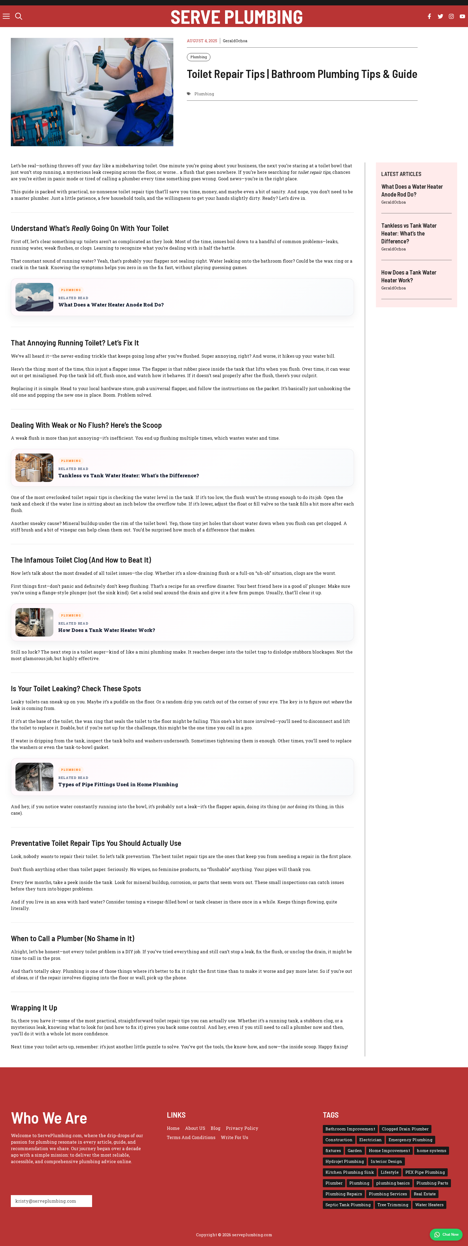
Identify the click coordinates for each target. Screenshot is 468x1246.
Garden (355, 1150)
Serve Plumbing (237, 16)
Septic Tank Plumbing (348, 1204)
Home (173, 1128)
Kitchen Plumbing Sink (350, 1172)
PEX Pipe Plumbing (425, 1172)
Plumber (334, 1183)
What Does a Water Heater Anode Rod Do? (111, 305)
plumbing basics (393, 1183)
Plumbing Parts (432, 1183)
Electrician (370, 1139)
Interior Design (386, 1161)
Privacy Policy (242, 1128)
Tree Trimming (393, 1204)
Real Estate (425, 1193)
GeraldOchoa (235, 40)
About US (195, 1128)
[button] (18, 16)
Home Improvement (389, 1150)
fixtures (333, 1150)
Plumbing (198, 56)
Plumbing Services (388, 1193)
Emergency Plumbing (411, 1139)
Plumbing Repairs (344, 1193)
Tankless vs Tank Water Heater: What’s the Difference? (128, 475)
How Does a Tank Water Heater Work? (106, 630)
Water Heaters (429, 1204)
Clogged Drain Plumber (405, 1128)
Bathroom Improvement (350, 1128)
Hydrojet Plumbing (345, 1161)
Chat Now (451, 1234)
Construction (339, 1139)
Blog (215, 1128)
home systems (431, 1150)
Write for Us (234, 1137)
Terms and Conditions (191, 1137)
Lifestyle (390, 1172)
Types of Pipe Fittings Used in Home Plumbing (118, 784)
